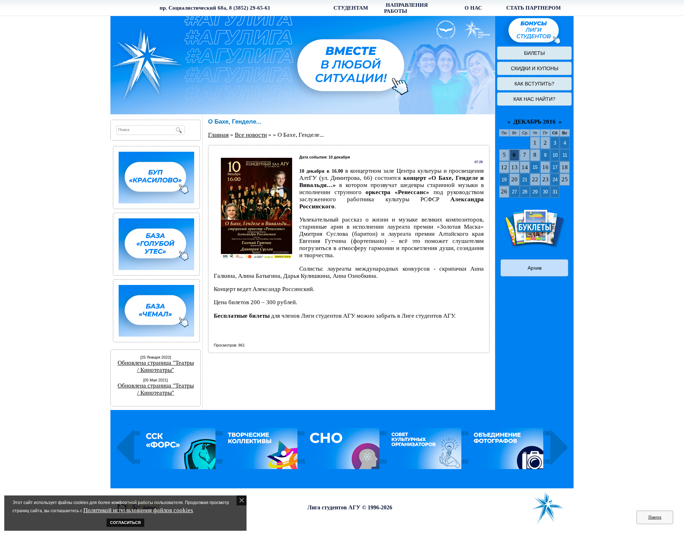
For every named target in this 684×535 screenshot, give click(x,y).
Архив (535, 268)
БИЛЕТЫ (534, 53)
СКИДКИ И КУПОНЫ (534, 68)
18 (564, 167)
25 (564, 179)
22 (535, 179)
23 (545, 179)
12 (504, 167)
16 (545, 167)
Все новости (251, 134)
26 (504, 191)
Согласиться (125, 522)
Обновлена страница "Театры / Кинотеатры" (156, 366)
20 (514, 179)
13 (514, 167)
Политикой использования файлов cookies (138, 510)
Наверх (655, 517)
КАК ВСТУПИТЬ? (534, 84)
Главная (218, 134)
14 (525, 167)
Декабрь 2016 (534, 121)
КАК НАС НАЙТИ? (534, 99)
